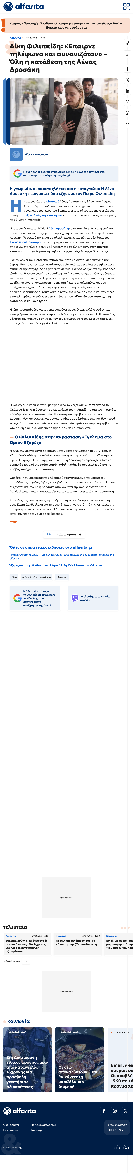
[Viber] (127, 102)
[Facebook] (127, 68)
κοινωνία (18, 1021)
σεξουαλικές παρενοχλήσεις (43, 215)
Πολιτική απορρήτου (43, 1124)
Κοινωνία (15, 37)
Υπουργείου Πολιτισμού (26, 242)
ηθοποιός (62, 577)
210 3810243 (115, 1130)
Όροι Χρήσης (11, 1124)
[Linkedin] (127, 91)
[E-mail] (127, 124)
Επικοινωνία (10, 1130)
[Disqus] (66, 663)
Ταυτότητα (37, 1130)
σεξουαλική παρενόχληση (36, 577)
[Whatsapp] (127, 113)
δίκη (14, 577)
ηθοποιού (53, 201)
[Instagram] (115, 1111)
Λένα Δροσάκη (59, 228)
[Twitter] (127, 80)
